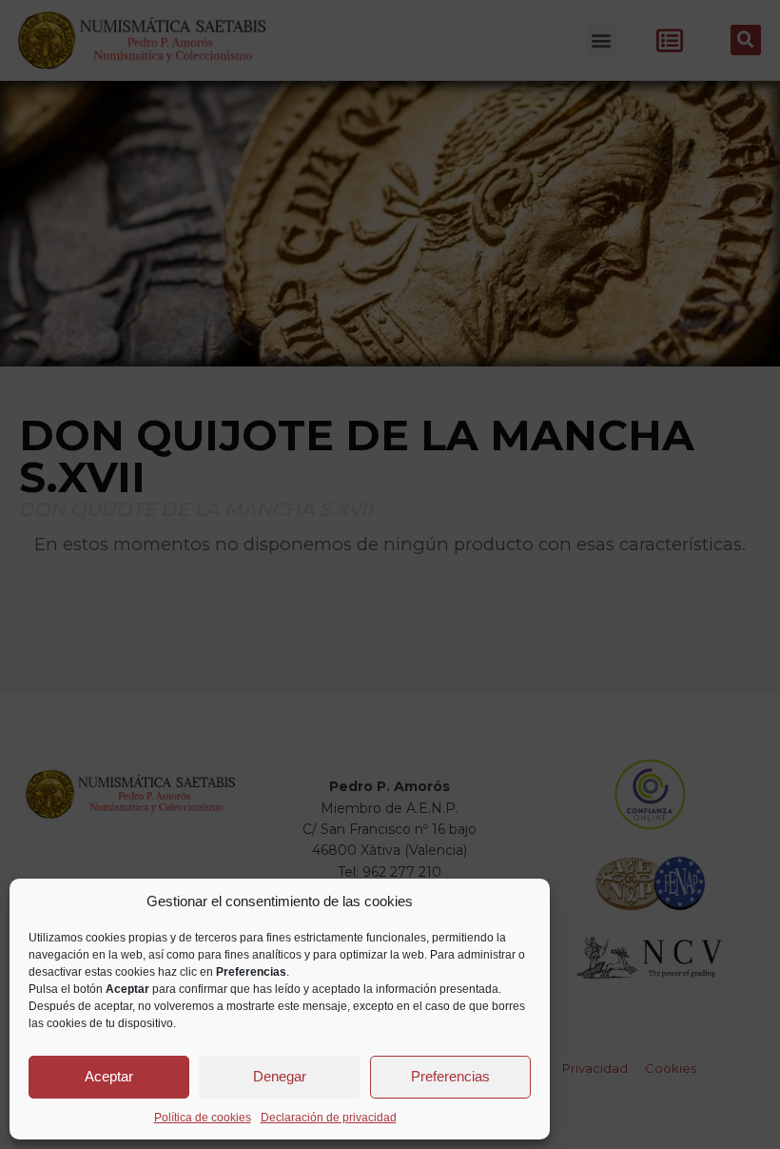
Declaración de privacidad (329, 1117)
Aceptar (109, 1076)
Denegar (279, 1076)
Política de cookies (202, 1117)
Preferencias (450, 1076)
